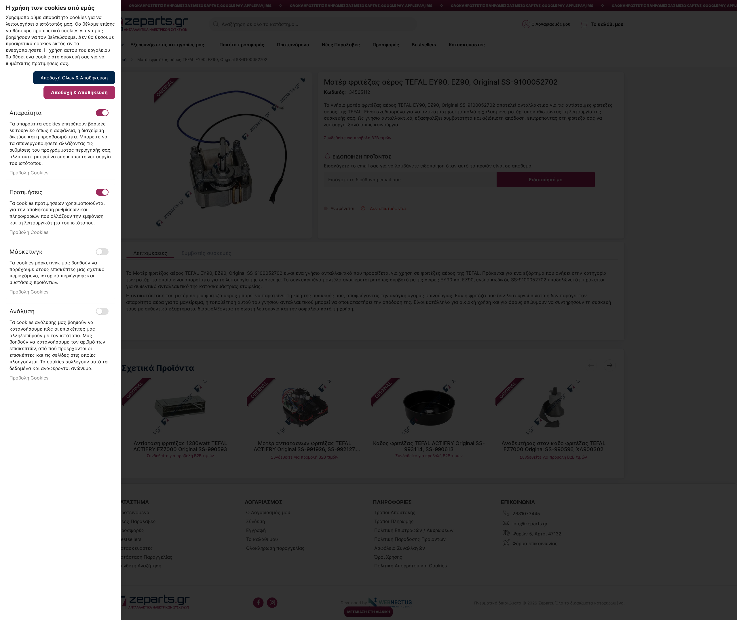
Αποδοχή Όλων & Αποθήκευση (74, 78)
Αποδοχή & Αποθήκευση (79, 92)
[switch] (102, 112)
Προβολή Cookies (29, 172)
